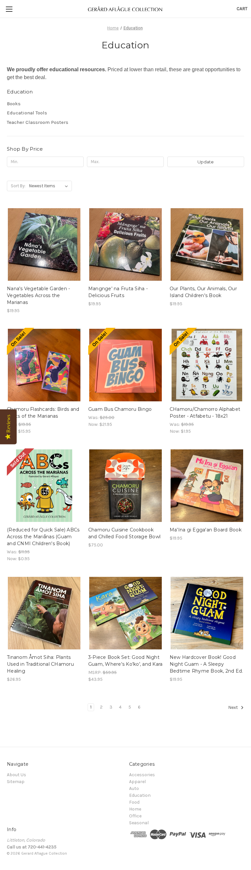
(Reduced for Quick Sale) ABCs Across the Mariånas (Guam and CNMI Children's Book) (43, 536)
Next (233, 707)
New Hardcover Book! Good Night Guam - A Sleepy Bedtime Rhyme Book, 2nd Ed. (206, 664)
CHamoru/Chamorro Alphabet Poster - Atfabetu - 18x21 (205, 412)
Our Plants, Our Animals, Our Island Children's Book (203, 292)
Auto (134, 788)
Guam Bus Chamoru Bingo (120, 409)
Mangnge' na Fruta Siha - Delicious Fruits (118, 292)
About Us (16, 775)
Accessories (142, 775)
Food (134, 802)
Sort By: (18, 185)
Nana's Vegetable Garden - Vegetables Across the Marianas (38, 295)
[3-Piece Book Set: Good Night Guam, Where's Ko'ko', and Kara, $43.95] (125, 613)
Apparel (137, 781)
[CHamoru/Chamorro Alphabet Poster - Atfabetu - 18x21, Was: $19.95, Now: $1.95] (207, 365)
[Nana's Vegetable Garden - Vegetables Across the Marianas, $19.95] (44, 244)
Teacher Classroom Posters (37, 122)
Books (14, 104)
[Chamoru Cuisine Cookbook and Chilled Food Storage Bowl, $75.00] (125, 485)
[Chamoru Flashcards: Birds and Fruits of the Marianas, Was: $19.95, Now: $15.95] (44, 365)
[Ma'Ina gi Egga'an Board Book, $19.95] (207, 485)
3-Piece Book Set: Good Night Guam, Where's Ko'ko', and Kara (125, 660)
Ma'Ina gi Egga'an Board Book (206, 530)
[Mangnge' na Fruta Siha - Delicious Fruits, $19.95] (125, 244)
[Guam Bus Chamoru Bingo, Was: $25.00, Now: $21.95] (125, 365)
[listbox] (50, 186)
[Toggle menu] (9, 9)
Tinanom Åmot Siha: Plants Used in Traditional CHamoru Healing (40, 664)
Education (140, 795)
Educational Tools (27, 113)
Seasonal (139, 823)
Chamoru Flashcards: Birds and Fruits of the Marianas (43, 412)
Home (135, 809)
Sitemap (16, 781)
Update (205, 161)
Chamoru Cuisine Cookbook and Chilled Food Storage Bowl (124, 533)
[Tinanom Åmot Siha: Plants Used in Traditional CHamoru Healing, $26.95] (44, 613)
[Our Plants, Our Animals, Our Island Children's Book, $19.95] (207, 244)
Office (135, 816)
